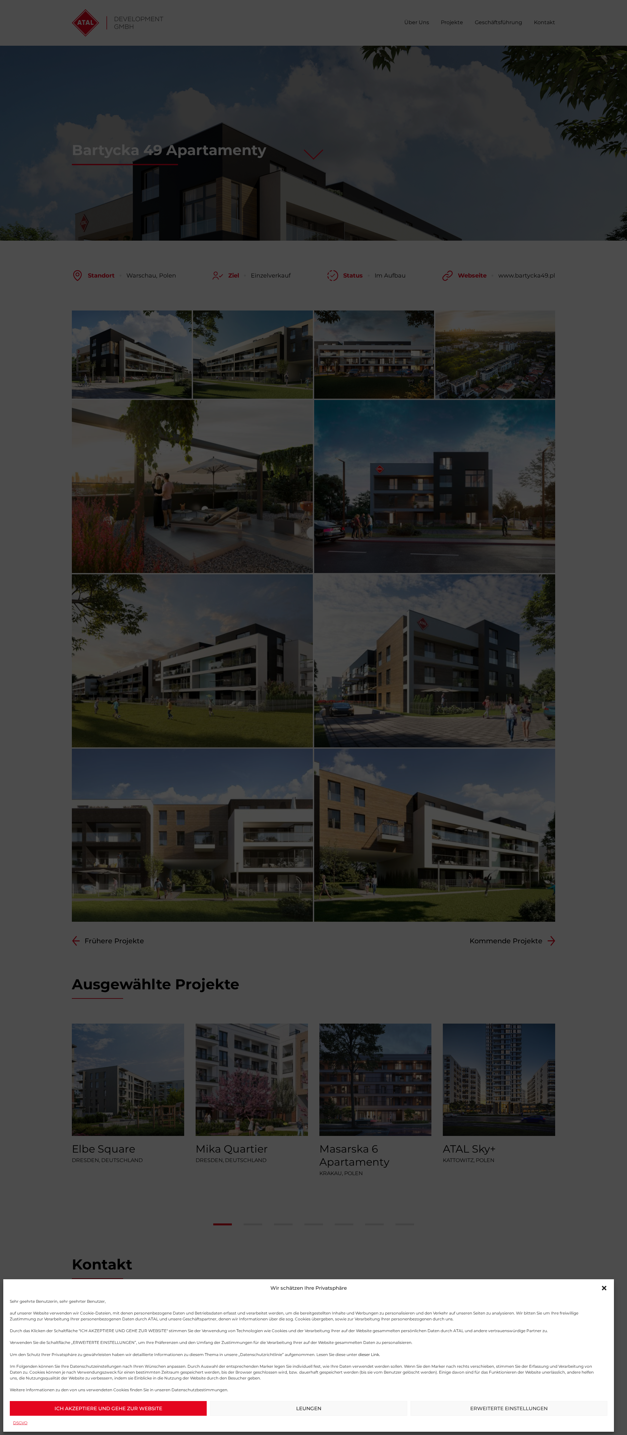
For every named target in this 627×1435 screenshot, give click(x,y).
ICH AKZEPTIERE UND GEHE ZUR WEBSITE (108, 1408)
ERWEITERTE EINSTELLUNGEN (509, 1408)
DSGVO (20, 1422)
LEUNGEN (308, 1408)
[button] (604, 1288)
